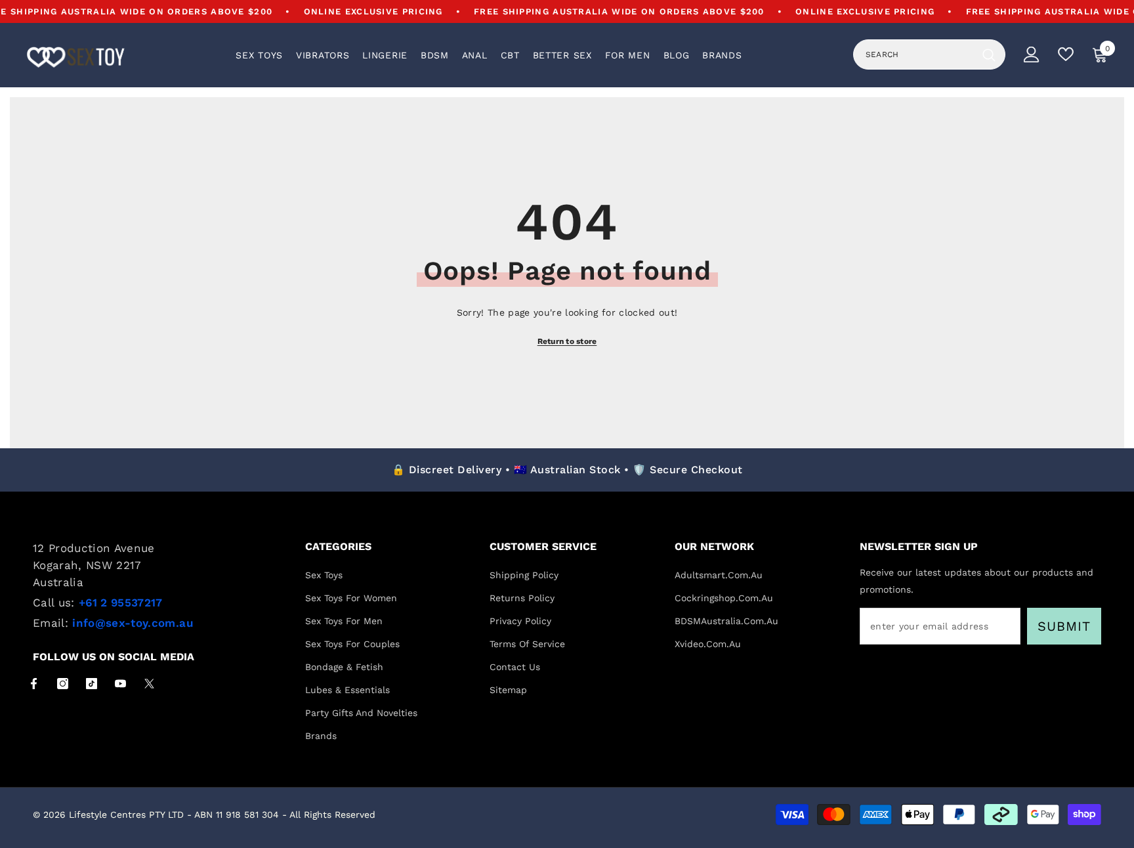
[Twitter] (149, 683)
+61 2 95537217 (121, 602)
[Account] (1032, 54)
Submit (1064, 626)
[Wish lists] (1066, 54)
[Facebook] (33, 683)
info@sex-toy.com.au (132, 622)
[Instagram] (62, 683)
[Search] (929, 54)
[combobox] (915, 54)
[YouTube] (120, 683)
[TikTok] (91, 683)
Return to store (567, 341)
